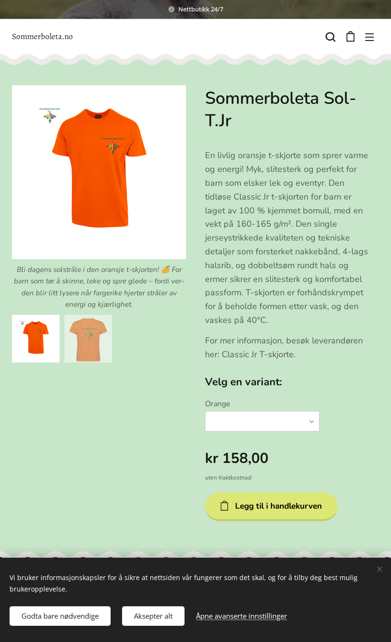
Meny (369, 36)
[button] (330, 37)
